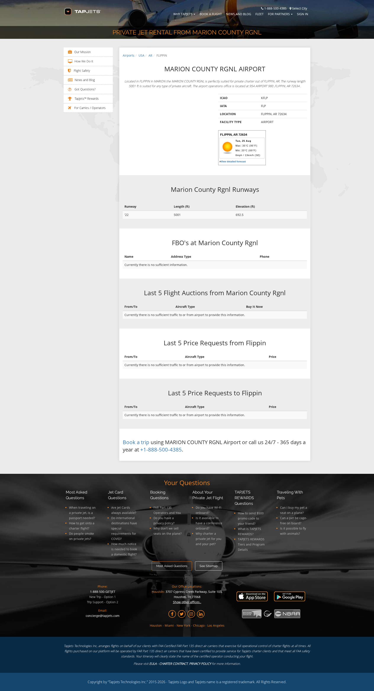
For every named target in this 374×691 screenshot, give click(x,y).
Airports (128, 55)
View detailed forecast (233, 161)
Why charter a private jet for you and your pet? (208, 538)
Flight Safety (81, 70)
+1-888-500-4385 (161, 449)
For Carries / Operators (89, 108)
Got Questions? (85, 89)
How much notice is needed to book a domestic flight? (124, 549)
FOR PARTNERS (279, 14)
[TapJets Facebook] (172, 614)
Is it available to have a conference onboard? (209, 523)
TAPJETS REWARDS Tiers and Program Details (251, 544)
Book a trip (136, 442)
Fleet (259, 14)
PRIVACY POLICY (200, 664)
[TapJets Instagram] (191, 614)
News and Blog (238, 14)
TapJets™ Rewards (86, 98)
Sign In (302, 14)
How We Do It (83, 61)
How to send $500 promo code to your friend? (251, 518)
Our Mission (82, 52)
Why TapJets (182, 14)
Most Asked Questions (171, 566)
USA (141, 55)
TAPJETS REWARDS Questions (244, 498)
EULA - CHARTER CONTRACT (168, 664)
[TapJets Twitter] (181, 614)
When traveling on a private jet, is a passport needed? (82, 512)
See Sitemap (209, 566)
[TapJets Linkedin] (201, 614)
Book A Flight (211, 14)
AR (150, 55)
